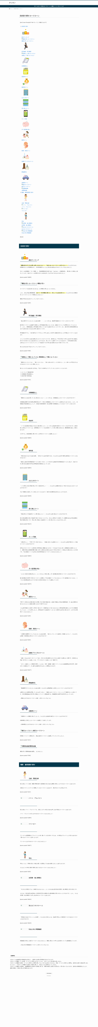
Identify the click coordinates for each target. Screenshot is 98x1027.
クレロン (12, 2)
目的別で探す (25, 26)
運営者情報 (49, 973)
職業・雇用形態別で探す (27, 192)
